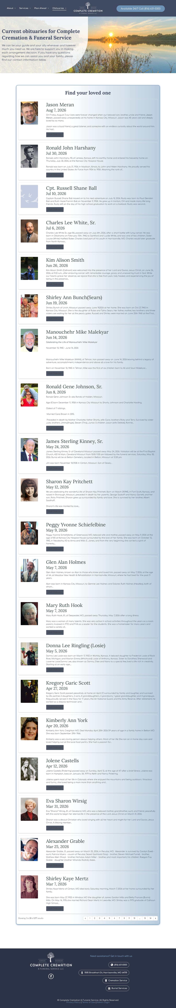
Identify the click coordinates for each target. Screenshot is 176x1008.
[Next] (155, 918)
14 (150, 918)
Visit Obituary (55, 135)
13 (145, 918)
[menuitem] (11, 8)
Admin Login (103, 1002)
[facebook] (51, 977)
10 (134, 918)
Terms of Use (88, 1002)
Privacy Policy (73, 1002)
